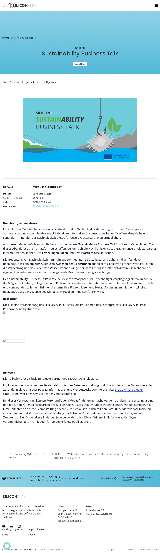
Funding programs (12, 529)
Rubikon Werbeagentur (50, 549)
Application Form (37, 529)
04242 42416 (65, 517)
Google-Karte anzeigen (46, 206)
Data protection (149, 549)
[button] (7, 546)
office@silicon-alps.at (70, 520)
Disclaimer (128, 549)
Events (5, 37)
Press (5, 534)
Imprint (112, 549)
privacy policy (138, 479)
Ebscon (32, 534)
